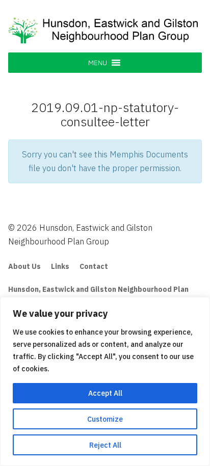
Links (60, 266)
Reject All (105, 445)
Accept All (105, 393)
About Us (24, 266)
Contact (94, 266)
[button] (97, 62)
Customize (105, 419)
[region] (105, 381)
